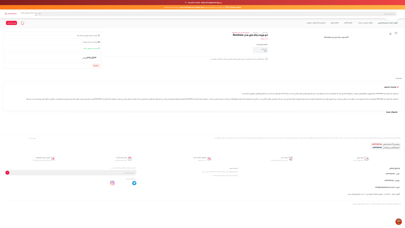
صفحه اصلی (265, 32)
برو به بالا (33, 138)
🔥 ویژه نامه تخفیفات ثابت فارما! (204, 2)
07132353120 (390, 173)
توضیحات (398, 78)
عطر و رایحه (255, 32)
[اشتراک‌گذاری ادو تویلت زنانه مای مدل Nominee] (390, 34)
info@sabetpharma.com (385, 187)
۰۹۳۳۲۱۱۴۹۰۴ (377, 147)
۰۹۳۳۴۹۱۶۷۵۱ (12, 14)
